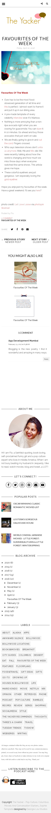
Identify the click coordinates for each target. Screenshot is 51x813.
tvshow (29, 728)
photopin (39, 204)
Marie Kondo (9, 689)
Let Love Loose (23, 204)
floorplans (23, 666)
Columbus (25, 655)
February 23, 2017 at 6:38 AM (19, 344)
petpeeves (30, 694)
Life (34, 683)
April (9, 595)
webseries (8, 733)
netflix (34, 689)
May (9, 591)
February (12, 603)
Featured (7, 666)
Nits (32, 151)
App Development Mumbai (23, 340)
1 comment (7, 218)
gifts (39, 672)
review (18, 705)
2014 (7, 615)
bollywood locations (16, 644)
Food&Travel (10, 672)
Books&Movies (11, 649)
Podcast (7, 700)
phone (43, 694)
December (12, 583)
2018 (7, 570)
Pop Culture (23, 700)
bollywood (33, 638)
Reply (46, 359)
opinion (6, 694)
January (11, 607)
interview (18, 118)
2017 (7, 575)
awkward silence (12, 638)
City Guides (9, 655)
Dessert (38, 655)
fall (11, 661)
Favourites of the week (13, 220)
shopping (40, 705)
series (28, 705)
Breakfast (29, 649)
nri (43, 689)
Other (18, 694)
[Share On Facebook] (17, 229)
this (6, 106)
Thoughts (41, 717)
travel (29, 722)
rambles (38, 700)
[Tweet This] (12, 229)
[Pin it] (22, 229)
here (38, 190)
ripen (39, 128)
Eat (4, 661)
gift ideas (27, 672)
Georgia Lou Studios (37, 809)
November (12, 587)
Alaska (17, 633)
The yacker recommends (17, 717)
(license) (5, 208)
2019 (7, 566)
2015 (7, 611)
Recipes (6, 705)
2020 (7, 562)
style (23, 711)
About (6, 633)
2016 (7, 579)
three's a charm (12, 722)
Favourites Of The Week (19, 599)
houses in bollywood (15, 683)
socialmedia (9, 711)
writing (22, 733)
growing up (20, 677)
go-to (6, 677)
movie (23, 689)
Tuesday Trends (11, 728)
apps (26, 633)
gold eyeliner (10, 179)
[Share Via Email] (27, 229)
